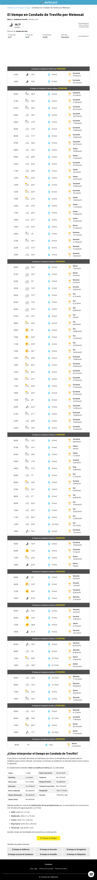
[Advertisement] (48, 53)
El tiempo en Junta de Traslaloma (20, 854)
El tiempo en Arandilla (48, 854)
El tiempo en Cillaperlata (76, 854)
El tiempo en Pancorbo (48, 849)
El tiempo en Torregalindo (76, 849)
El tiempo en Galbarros (20, 849)
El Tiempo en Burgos (48, 838)
